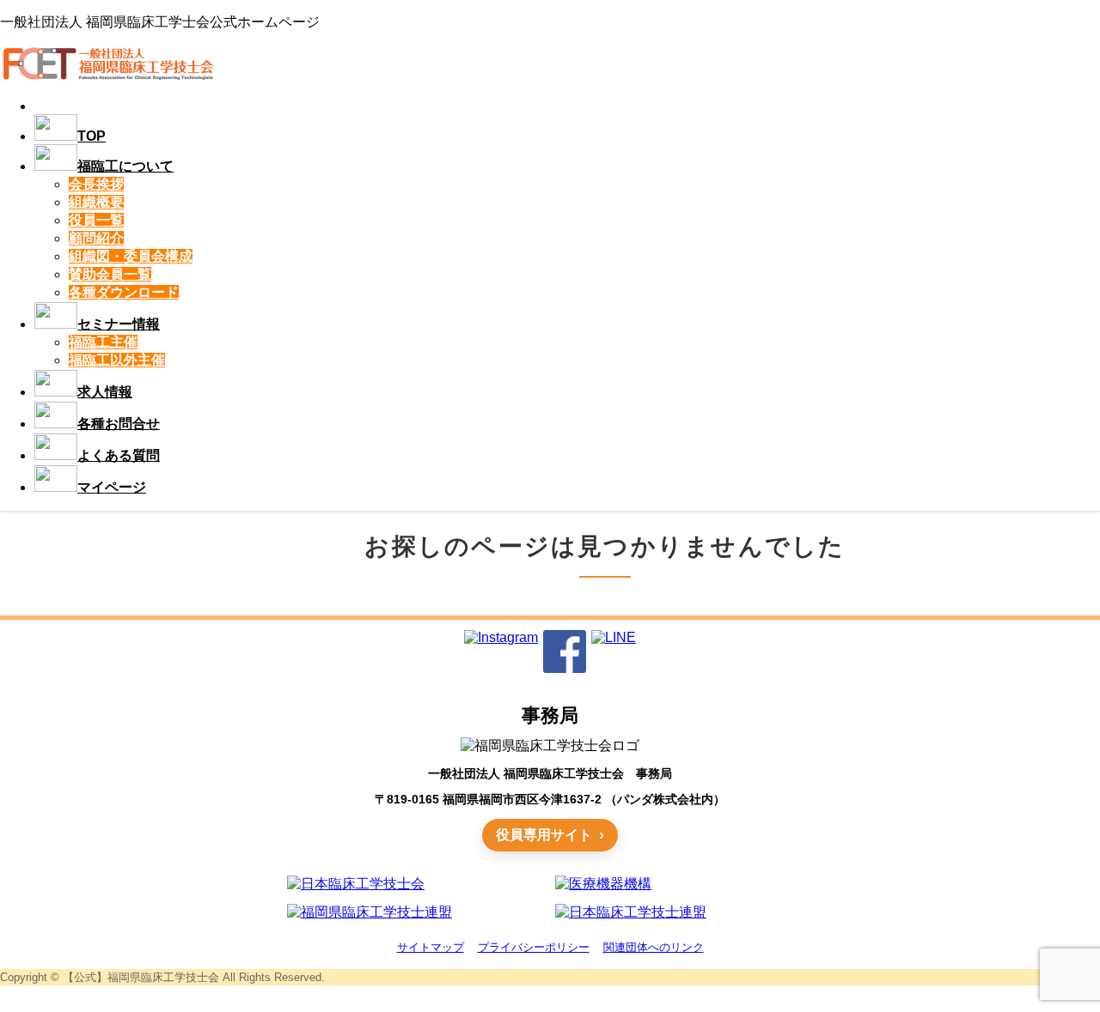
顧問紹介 (96, 238)
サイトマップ (430, 947)
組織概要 (96, 202)
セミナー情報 (118, 324)
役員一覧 (96, 220)
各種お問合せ (118, 423)
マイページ (111, 487)
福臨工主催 (103, 342)
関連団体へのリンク (653, 947)
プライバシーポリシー (534, 947)
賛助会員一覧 (110, 274)
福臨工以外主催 (117, 360)
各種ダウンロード (124, 292)
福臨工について (125, 166)
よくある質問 (118, 455)
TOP (91, 136)
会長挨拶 (96, 184)
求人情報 (104, 392)
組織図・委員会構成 (130, 256)
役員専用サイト (544, 834)
